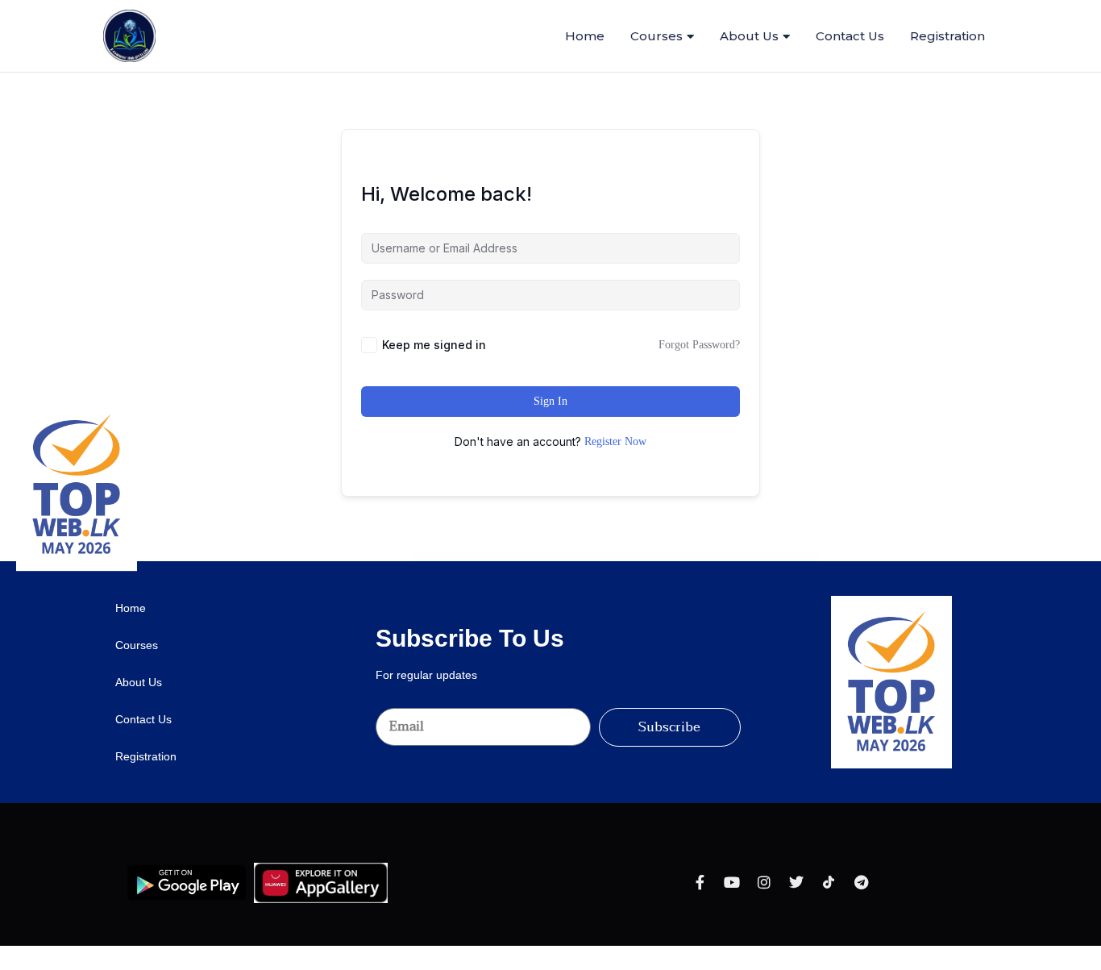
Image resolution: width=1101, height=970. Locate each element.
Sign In (550, 401)
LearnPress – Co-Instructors (465, 557)
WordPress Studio (419, 557)
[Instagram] (764, 882)
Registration (947, 36)
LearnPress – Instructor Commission (589, 557)
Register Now (615, 441)
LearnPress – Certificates (440, 557)
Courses (656, 36)
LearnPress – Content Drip (513, 557)
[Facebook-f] (699, 882)
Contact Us (850, 36)
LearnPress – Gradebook (562, 557)
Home (585, 36)
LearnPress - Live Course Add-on (620, 557)
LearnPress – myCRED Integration (650, 557)
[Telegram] (860, 882)
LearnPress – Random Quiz (678, 557)
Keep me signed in (434, 345)
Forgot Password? (699, 345)
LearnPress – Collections (489, 557)
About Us (749, 36)
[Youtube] (731, 882)
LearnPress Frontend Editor (538, 557)
